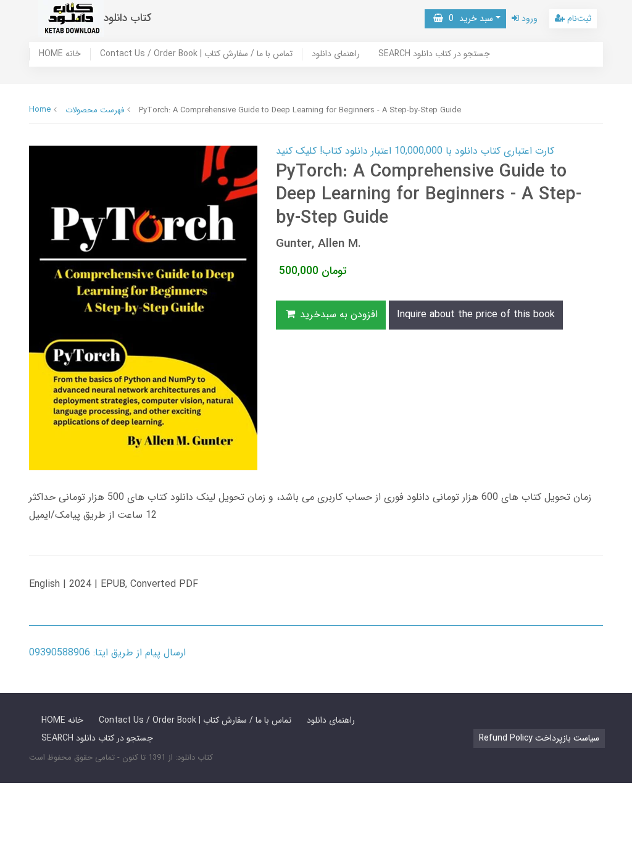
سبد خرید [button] (468, 18)
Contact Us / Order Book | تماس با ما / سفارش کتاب (196, 54)
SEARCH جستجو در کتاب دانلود (434, 54)
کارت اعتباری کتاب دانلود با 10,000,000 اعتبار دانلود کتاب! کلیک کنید (415, 151)
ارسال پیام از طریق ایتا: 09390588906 (107, 652)
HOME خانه (60, 54)
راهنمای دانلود (336, 54)
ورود (528, 18)
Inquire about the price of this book (476, 314)
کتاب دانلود (128, 18)
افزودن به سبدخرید (337, 314)
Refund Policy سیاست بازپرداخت (539, 738)
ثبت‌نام (578, 18)
